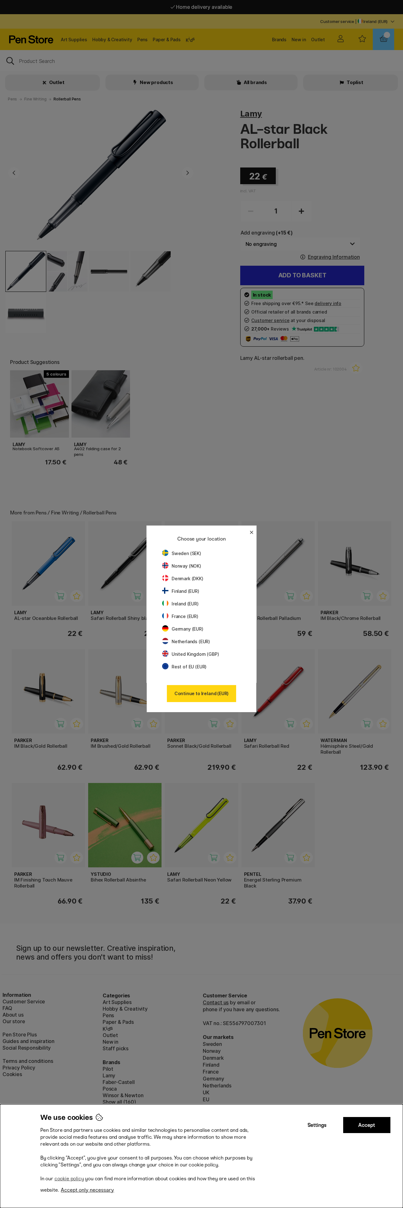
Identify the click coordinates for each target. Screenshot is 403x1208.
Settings (317, 1125)
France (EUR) (185, 616)
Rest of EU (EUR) (189, 666)
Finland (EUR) (185, 591)
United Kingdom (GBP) (195, 654)
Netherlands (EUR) (191, 641)
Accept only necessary (87, 1190)
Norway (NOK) (186, 566)
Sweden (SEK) (186, 553)
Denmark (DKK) (187, 578)
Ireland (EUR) (185, 603)
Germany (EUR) (187, 629)
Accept (366, 1125)
